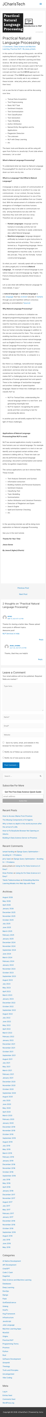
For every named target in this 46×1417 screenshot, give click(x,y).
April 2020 (7, 1112)
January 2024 (8, 965)
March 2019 (7, 1153)
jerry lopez (7, 859)
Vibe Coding (7, 1378)
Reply (41, 640)
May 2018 (6, 1183)
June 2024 (7, 954)
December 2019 (9, 1127)
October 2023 (8, 973)
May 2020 (7, 1108)
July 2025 (6, 924)
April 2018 (6, 1187)
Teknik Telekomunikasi (11, 880)
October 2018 (8, 1172)
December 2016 (9, 1221)
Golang (5, 1306)
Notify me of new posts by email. (18, 758)
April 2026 (7, 905)
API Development (9, 1265)
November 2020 (9, 1085)
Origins (5, 1336)
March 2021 (7, 1070)
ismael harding (8, 852)
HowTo (5, 1310)
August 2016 (8, 1236)
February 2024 (8, 961)
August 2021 (7, 1059)
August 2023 (8, 980)
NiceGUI (6, 1333)
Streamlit (6, 1363)
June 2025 (7, 927)
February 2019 (8, 1157)
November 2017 (9, 1198)
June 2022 (7, 1021)
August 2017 (7, 1202)
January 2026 (8, 909)
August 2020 (8, 1097)
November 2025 (9, 916)
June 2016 (7, 1243)
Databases (7, 1284)
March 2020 (7, 1115)
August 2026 (8, 897)
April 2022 (7, 1029)
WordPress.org (8, 1403)
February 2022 (8, 1037)
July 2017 (6, 1206)
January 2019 (8, 1161)
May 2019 (6, 1149)
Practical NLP (15, 49)
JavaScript (7, 1321)
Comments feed (9, 1399)
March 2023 (7, 995)
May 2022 (7, 1025)
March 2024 (7, 957)
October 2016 (8, 1228)
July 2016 (6, 1240)
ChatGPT (6, 1269)
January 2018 (8, 1191)
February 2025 (8, 935)
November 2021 (9, 1048)
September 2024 (9, 950)
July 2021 (6, 1063)
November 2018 (9, 1168)
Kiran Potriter (8, 873)
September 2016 (9, 1232)
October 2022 (8, 1006)
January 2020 (8, 1123)
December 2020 (9, 1082)
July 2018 (6, 1180)
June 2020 (7, 1104)
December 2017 (9, 1195)
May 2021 (6, 1067)
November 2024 (9, 946)
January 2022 (8, 1040)
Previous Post (23, 588)
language (9, 297)
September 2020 (9, 1093)
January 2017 (8, 1217)
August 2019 (8, 1142)
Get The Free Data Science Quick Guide (23, 792)
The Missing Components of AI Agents (18, 820)
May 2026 (7, 901)
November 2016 (9, 1225)
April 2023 (7, 991)
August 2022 (8, 1014)
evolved (24, 297)
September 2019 (9, 1138)
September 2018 (9, 1176)
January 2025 (8, 939)
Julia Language (8, 1325)
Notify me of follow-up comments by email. (22, 752)
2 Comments (8, 47)
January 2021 (8, 1078)
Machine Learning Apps (12, 1329)
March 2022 (7, 1033)
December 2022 (9, 1003)
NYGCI (10, 616)
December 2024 (9, 942)
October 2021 (8, 1052)
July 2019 (6, 1146)
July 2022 (6, 1018)
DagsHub (6, 1276)
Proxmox (6, 1348)
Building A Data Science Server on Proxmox (20, 838)
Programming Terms (11, 1344)
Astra (41, 1412)
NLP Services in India (11, 634)
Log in (5, 1392)
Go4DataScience (9, 1302)
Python (5, 1351)
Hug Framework (9, 1314)
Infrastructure (8, 1317)
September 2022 (9, 1010)
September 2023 (9, 976)
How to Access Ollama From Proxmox (17, 816)
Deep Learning (8, 1287)
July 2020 (6, 1100)
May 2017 (6, 1210)
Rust (4, 1355)
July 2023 (6, 984)
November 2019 (9, 1130)
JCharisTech (13, 4)
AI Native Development (12, 1261)
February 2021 (8, 1074)
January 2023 (8, 999)
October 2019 (8, 1134)
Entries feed (7, 1395)
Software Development (12, 1359)
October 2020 (8, 1089)
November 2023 (9, 969)
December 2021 (9, 1044)
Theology (6, 1366)
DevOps (6, 1291)
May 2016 (6, 1247)
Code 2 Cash (8, 1272)
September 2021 (9, 1055)
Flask (5, 1299)
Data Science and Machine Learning (17, 1280)
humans (40, 297)
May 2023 (7, 988)
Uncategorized (8, 1374)
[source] (27, 303)
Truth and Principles (10, 1370)
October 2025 (8, 920)
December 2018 (9, 1164)
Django (5, 1295)
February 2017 (8, 1213)
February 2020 (8, 1119)
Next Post (23, 594)
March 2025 (7, 931)
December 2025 (9, 912)
